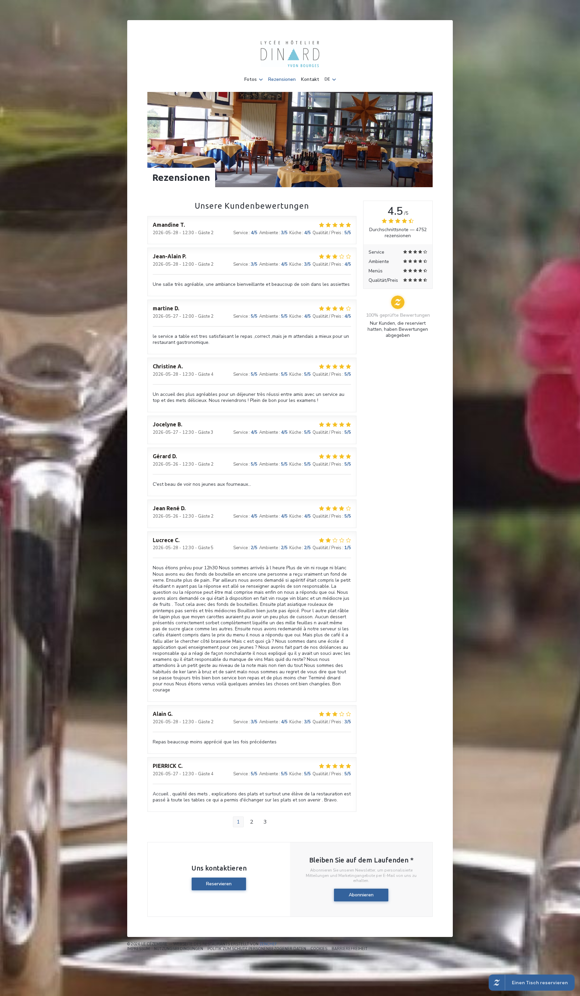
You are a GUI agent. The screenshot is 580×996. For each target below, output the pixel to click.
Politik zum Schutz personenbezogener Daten (256, 948)
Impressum (138, 948)
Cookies (318, 948)
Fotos (250, 79)
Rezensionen (282, 79)
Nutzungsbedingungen (178, 948)
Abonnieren (361, 895)
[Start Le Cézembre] (290, 53)
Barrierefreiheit (350, 948)
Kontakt (310, 79)
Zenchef (268, 944)
